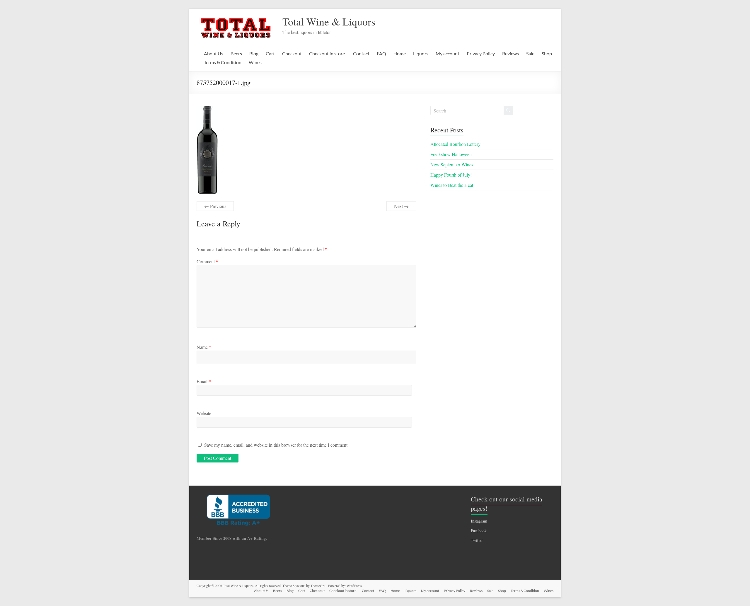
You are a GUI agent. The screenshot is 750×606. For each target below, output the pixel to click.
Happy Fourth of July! (451, 175)
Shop (547, 53)
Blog (253, 53)
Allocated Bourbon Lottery (455, 144)
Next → (401, 206)
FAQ (381, 53)
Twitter (477, 540)
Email (204, 381)
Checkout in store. (327, 53)
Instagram (479, 521)
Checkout (292, 53)
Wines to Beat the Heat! (452, 185)
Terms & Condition (222, 62)
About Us (213, 53)
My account (447, 53)
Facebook (479, 530)
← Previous (215, 206)
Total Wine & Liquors (328, 21)
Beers (236, 53)
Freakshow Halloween (451, 154)
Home (399, 53)
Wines (255, 62)
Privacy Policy (481, 53)
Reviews (510, 53)
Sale (530, 53)
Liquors (420, 53)
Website (204, 413)
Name (204, 347)
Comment (207, 261)
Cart (270, 53)
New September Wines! (452, 164)
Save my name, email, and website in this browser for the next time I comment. (276, 445)
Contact (361, 53)
